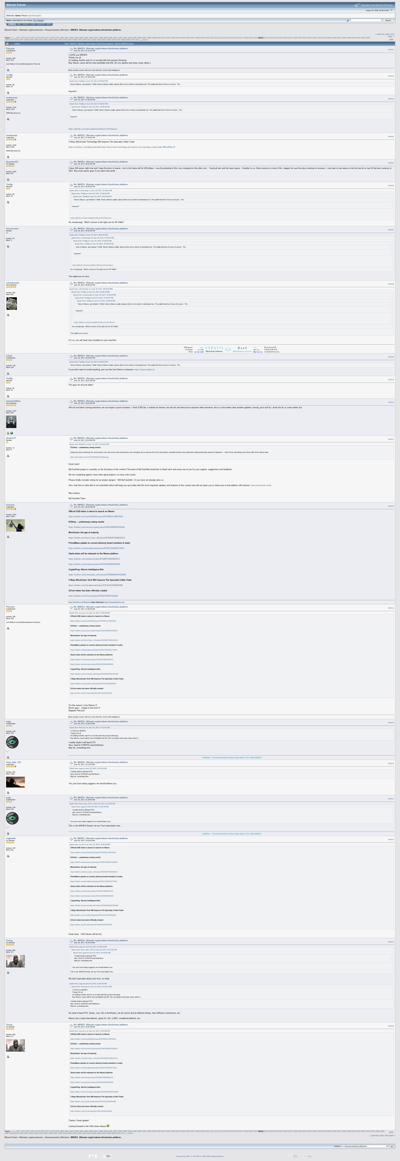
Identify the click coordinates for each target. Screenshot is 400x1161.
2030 (305, 38)
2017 (241, 38)
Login (33, 24)
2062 (94, 40)
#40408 (391, 284)
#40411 (391, 402)
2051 (41, 40)
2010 (207, 38)
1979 (57, 38)
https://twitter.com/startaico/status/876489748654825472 (94, 559)
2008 (197, 38)
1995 (134, 38)
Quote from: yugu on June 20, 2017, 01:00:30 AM (88, 768)
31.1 (35, 20)
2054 (55, 40)
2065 (108, 40)
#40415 (391, 723)
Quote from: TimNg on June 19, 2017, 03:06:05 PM (89, 81)
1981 (67, 38)
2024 (276, 38)
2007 (192, 38)
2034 (324, 38)
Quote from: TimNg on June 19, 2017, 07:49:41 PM (89, 104)
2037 (339, 38)
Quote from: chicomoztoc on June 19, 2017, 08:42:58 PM (91, 289)
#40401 (391, 50)
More (49, 24)
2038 (343, 38)
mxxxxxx (10, 505)
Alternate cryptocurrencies (31, 30)
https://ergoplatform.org (114, 602)
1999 (154, 38)
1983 (76, 38)
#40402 (391, 76)
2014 (226, 38)
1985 (86, 38)
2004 (178, 38)
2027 (290, 38)
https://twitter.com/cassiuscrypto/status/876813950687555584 (97, 527)
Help (19, 24)
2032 (314, 38)
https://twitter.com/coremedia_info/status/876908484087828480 (97, 574)
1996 (139, 38)
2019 (250, 38)
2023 (271, 38)
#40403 (391, 99)
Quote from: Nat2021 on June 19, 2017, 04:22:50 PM (89, 444)
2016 (236, 38)
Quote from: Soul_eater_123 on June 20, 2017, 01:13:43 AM (92, 804)
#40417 (391, 799)
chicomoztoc (12, 228)
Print (391, 39)
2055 (60, 40)
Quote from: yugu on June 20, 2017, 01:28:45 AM (88, 947)
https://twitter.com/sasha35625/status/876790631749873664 (96, 516)
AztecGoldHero (13, 401)
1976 (42, 38)
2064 (104, 40)
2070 (133, 40)
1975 (37, 38)
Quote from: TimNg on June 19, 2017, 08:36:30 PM (89, 235)
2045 (12, 40)
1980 (62, 38)
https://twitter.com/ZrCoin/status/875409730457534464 (93, 596)
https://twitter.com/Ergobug (79, 602)
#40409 (391, 357)
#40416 (391, 764)
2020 (255, 38)
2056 (65, 40)
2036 (334, 38)
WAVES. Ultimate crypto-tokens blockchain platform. (96, 30)
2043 (368, 38)
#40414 (391, 608)
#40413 (391, 506)
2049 (31, 40)
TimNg (9, 75)
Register (41, 24)
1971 (18, 38)
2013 (221, 38)
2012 (217, 38)
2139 (144, 40)
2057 (70, 40)
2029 (300, 38)
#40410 (391, 380)
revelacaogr (11, 97)
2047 (21, 40)
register (38, 16)
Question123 (12, 162)
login (30, 16)
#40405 (391, 163)
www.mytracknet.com (260, 485)
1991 (115, 38)
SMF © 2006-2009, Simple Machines (210, 1156)
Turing (9, 940)
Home (12, 24)
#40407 (391, 230)
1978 (52, 38)
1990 (110, 38)
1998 (149, 38)
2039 (348, 38)
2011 (212, 38)
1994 (130, 38)
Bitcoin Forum (11, 30)
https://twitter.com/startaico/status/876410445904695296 (94, 564)
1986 (91, 38)
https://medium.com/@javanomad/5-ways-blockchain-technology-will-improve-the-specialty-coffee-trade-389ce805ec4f (122, 147)
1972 (23, 38)
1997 (144, 38)
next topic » (391, 35)
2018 (246, 38)
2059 (79, 40)
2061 (89, 40)
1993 (125, 38)
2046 (16, 40)
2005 (183, 38)
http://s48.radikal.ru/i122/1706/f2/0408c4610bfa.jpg (89, 457)
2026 (285, 38)
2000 (159, 38)
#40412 (391, 439)
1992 (120, 38)
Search (26, 24)
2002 (168, 38)
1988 (100, 38)
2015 (231, 38)
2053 (50, 40)
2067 (118, 40)
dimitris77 (11, 438)
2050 (36, 40)
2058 (74, 40)
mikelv (9, 356)
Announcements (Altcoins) (57, 30)
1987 (96, 38)
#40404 (391, 136)
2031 (310, 38)
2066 (113, 40)
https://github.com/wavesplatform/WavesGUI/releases (93, 129)
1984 (81, 38)
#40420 (391, 1026)
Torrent (40, 20)
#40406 (391, 186)
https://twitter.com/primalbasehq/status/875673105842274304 (96, 548)
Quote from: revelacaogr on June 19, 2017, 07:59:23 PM (91, 190)
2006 (188, 38)
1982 (71, 38)
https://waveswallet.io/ (144, 369)
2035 (329, 38)
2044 (7, 40)
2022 (266, 38)
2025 (280, 38)
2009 (202, 38)
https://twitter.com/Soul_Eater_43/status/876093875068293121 (97, 538)
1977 (47, 38)
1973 (28, 38)
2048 (26, 40)
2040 (353, 38)
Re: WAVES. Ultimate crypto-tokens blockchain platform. (101, 48)
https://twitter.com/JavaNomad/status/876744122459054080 (96, 585)
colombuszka (12, 283)
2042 (363, 38)
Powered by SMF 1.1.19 (185, 1156)
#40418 (391, 840)
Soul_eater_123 (13, 762)
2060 (84, 40)
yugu (8, 721)
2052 (45, 40)
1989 (105, 38)
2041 (358, 38)
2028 (295, 38)
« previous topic (382, 34)
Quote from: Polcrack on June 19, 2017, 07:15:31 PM (90, 727)
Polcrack (10, 48)
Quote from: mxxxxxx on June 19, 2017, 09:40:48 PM (90, 613)
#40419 (391, 942)
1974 (33, 38)
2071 (137, 40)
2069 (128, 40)
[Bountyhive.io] (11, 433)
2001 (163, 38)
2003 (173, 38)
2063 (99, 40)
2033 (319, 38)
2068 (123, 40)
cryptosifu (11, 838)
